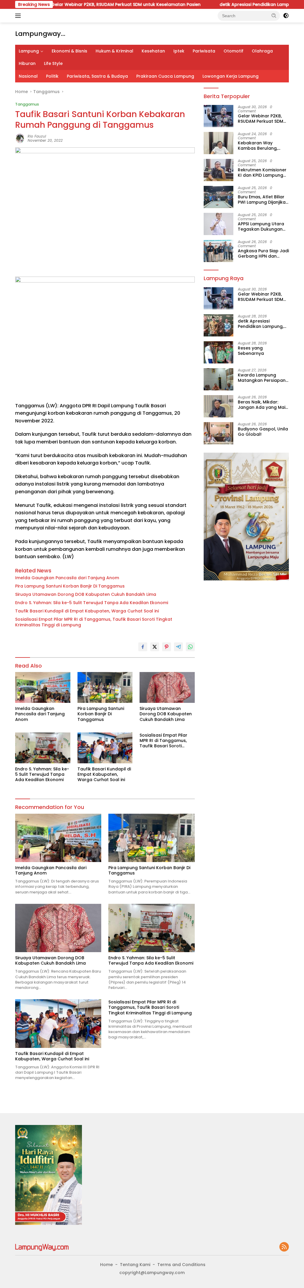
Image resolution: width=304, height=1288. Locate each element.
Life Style (53, 63)
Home (106, 1265)
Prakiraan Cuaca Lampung (165, 76)
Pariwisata (204, 51)
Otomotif (233, 51)
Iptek (178, 51)
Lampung (29, 51)
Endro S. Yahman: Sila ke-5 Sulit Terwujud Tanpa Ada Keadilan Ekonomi (91, 602)
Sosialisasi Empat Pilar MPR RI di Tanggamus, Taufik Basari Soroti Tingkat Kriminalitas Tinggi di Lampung (93, 622)
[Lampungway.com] (42, 1247)
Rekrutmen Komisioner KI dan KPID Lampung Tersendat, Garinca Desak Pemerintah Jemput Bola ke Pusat (262, 172)
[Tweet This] (154, 646)
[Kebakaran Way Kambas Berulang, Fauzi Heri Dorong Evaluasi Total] (218, 143)
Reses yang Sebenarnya (251, 350)
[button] (274, 15)
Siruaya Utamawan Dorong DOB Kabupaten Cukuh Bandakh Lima (85, 594)
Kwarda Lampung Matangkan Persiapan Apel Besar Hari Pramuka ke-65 (262, 377)
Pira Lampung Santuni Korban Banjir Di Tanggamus (70, 586)
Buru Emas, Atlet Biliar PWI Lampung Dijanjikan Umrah (263, 199)
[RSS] (284, 1247)
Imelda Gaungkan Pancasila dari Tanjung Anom (67, 577)
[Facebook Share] (142, 646)
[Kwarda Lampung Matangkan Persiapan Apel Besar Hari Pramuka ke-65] (218, 379)
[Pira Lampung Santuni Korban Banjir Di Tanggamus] (105, 687)
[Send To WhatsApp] (190, 646)
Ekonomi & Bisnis (69, 51)
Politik (52, 76)
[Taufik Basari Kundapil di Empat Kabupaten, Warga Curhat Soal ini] (105, 747)
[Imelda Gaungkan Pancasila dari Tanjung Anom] (42, 687)
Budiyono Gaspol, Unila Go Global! (263, 431)
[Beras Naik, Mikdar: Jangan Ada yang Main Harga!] (218, 406)
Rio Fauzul (37, 136)
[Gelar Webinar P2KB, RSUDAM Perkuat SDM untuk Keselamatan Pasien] (218, 116)
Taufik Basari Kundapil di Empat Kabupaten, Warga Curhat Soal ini (87, 611)
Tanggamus (27, 104)
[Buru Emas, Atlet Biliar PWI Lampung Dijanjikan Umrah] (218, 197)
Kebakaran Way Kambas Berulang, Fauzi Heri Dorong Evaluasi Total (258, 145)
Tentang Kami (135, 1265)
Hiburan (27, 63)
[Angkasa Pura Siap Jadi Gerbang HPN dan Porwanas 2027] (218, 251)
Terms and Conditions (181, 1265)
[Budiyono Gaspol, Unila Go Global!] (218, 433)
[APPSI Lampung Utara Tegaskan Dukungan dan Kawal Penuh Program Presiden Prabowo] (218, 224)
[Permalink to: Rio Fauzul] (20, 138)
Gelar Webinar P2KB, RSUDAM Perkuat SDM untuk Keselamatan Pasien (97, 4)
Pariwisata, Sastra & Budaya (97, 76)
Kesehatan (153, 51)
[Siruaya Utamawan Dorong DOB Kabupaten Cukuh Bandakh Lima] (167, 687)
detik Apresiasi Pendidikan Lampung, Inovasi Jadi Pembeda (262, 323)
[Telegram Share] (178, 646)
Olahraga (262, 51)
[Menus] (19, 16)
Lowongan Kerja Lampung (230, 76)
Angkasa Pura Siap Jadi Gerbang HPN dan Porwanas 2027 (263, 253)
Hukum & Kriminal (114, 51)
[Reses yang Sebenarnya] (218, 352)
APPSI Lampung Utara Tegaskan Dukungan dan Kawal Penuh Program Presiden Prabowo (261, 226)
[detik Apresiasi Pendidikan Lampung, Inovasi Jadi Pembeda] (218, 325)
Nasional (28, 76)
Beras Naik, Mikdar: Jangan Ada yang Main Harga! (263, 404)
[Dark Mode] (286, 16)
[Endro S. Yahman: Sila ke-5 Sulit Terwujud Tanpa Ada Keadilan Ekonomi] (42, 747)
